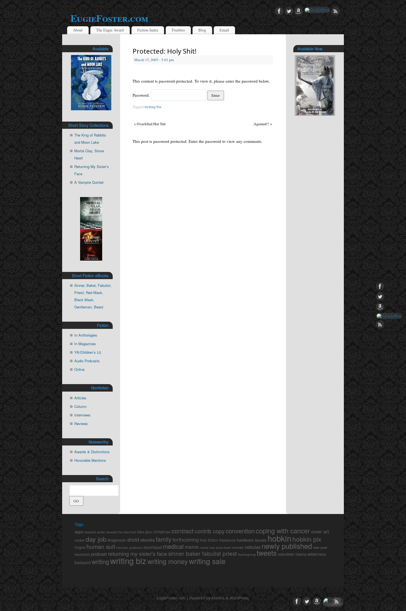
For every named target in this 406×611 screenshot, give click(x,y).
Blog (202, 30)
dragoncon (116, 540)
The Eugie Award (110, 30)
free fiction (209, 540)
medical (173, 546)
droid (133, 539)
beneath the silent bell (121, 532)
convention (240, 530)
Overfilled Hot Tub (150, 123)
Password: (142, 95)
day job (96, 539)
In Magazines (85, 343)
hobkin (279, 538)
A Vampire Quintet (89, 182)
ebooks (147, 539)
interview (122, 548)
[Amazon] (298, 11)
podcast (99, 553)
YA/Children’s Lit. (88, 352)
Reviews (81, 423)
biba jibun (144, 531)
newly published (287, 546)
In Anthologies (85, 335)
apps (79, 531)
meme (192, 546)
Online (79, 369)
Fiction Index (147, 30)
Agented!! (263, 123)
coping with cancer (283, 530)
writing (100, 561)
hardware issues (252, 540)
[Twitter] (289, 11)
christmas (162, 531)
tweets (267, 553)
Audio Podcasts (87, 360)
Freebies (178, 30)
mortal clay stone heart (215, 547)
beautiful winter (95, 532)
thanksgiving (246, 554)
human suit (100, 546)
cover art (320, 531)
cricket (80, 540)
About (78, 30)
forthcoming (186, 539)
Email (224, 30)
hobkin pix (306, 539)
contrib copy (210, 531)
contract (183, 530)
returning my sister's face (137, 553)
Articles (80, 397)
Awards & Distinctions (92, 451)
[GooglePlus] (317, 10)
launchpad (153, 547)
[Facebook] (279, 11)
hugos (80, 547)
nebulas (252, 547)
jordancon (136, 547)
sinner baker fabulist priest (202, 553)
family (164, 539)
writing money (167, 561)
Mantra (218, 598)
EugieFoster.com (109, 18)
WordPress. (240, 598)
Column (80, 406)
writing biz (152, 106)
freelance (227, 540)
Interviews (82, 415)
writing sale (207, 561)
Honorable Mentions (90, 460)
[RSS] (335, 11)
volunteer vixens (292, 554)
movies (238, 547)
